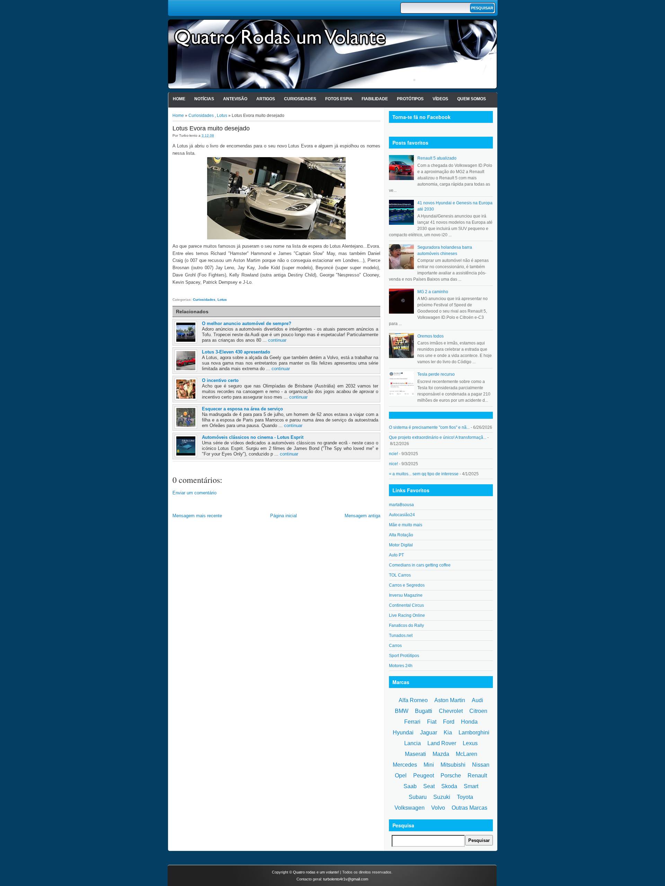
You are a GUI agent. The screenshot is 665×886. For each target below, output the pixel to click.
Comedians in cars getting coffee (420, 565)
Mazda (441, 754)
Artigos (265, 98)
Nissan (480, 765)
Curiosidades (300, 98)
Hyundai (403, 732)
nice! (393, 463)
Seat (428, 786)
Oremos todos (430, 336)
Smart (471, 786)
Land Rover (442, 743)
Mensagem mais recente (197, 515)
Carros (395, 645)
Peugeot (423, 775)
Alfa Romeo (413, 700)
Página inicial (283, 515)
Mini (429, 765)
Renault (477, 775)
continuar (277, 340)
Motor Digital (401, 545)
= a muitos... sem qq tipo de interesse (424, 473)
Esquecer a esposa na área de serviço (242, 408)
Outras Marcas (469, 808)
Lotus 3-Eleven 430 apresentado (236, 352)
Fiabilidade (375, 98)
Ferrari (412, 722)
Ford (448, 722)
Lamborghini (474, 732)
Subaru (417, 797)
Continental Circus (406, 605)
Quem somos (471, 98)
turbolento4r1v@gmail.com (345, 879)
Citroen (478, 711)
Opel (400, 775)
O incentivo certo (220, 380)
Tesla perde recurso (436, 374)
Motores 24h (401, 665)
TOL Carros (400, 575)
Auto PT (396, 555)
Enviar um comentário (194, 492)
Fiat (431, 722)
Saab (410, 786)
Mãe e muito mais (405, 524)
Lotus (222, 115)
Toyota (465, 797)
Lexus (470, 743)
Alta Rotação (401, 535)
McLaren (466, 754)
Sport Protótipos (404, 655)
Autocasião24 (402, 514)
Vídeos (440, 98)
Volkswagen (409, 808)
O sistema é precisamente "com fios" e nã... (429, 427)
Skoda (449, 786)
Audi (477, 700)
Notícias (204, 98)
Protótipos (410, 98)
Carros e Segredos (407, 585)
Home (179, 98)
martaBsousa (401, 504)
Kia (448, 732)
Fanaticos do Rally (406, 625)
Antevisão (235, 98)
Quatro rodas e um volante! (316, 872)
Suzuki (442, 797)
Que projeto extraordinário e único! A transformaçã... (437, 437)
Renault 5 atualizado (436, 158)
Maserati (415, 754)
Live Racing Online (407, 615)
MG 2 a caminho (432, 291)
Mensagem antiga (362, 515)
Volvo (438, 808)
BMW (401, 711)
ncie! (393, 453)
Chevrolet (451, 711)
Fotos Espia (339, 98)
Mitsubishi (453, 765)
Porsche (451, 775)
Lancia (412, 743)
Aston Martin (450, 700)
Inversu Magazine (406, 595)
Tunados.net (401, 635)
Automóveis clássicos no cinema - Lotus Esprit (252, 437)
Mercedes (405, 765)
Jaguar (428, 732)
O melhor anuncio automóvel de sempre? (246, 323)
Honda (469, 722)
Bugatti (423, 711)
